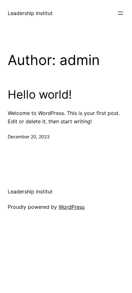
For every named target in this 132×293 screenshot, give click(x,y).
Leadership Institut (30, 13)
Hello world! (40, 95)
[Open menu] (120, 13)
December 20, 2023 (29, 136)
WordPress (72, 207)
